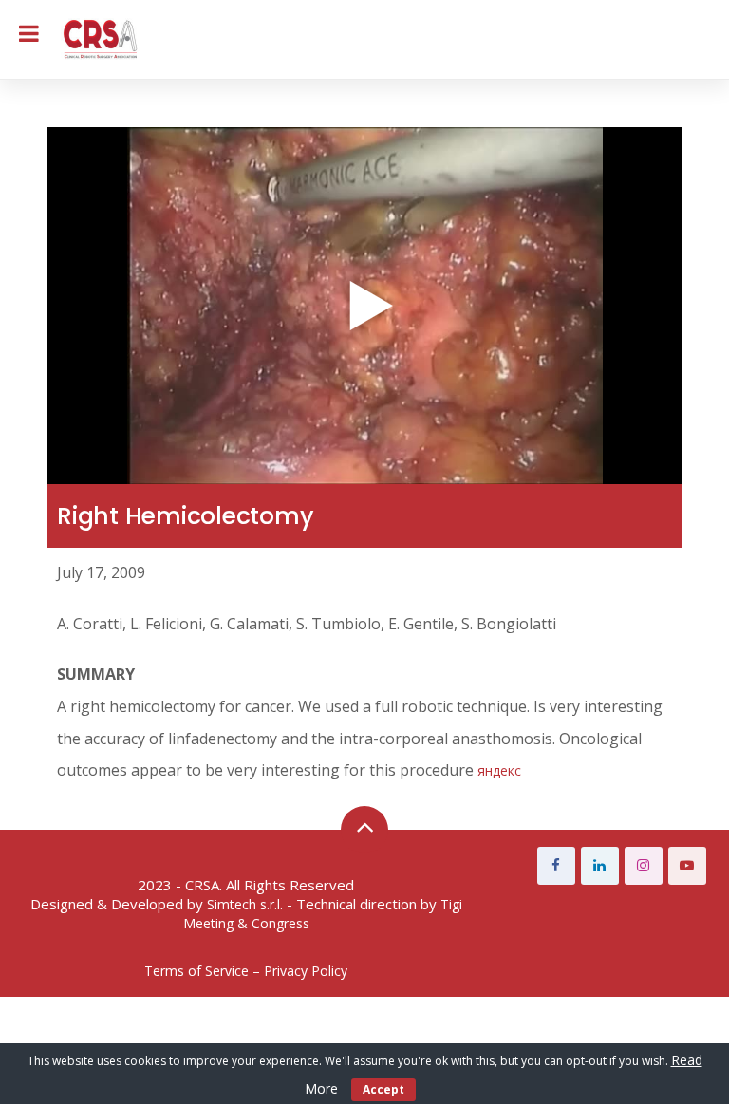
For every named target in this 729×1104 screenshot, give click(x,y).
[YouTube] (687, 866)
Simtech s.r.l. (245, 904)
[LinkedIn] (600, 866)
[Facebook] (556, 866)
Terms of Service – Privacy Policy (245, 971)
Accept (383, 1089)
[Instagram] (644, 866)
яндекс (499, 770)
